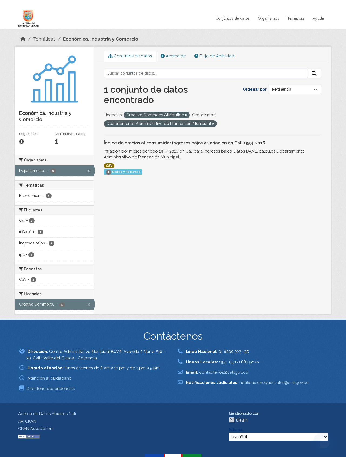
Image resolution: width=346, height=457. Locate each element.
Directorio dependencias (51, 388)
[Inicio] (23, 39)
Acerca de (175, 56)
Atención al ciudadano (50, 378)
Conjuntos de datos (232, 18)
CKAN (238, 420)
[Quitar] (186, 115)
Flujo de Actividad (216, 56)
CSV (109, 166)
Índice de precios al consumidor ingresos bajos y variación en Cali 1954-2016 (184, 142)
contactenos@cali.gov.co (223, 372)
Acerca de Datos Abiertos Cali (47, 413)
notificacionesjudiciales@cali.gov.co (274, 382)
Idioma (235, 430)
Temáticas (296, 18)
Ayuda (318, 18)
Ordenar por (255, 89)
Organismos (268, 18)
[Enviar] (314, 73)
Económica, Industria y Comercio (100, 39)
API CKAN (27, 421)
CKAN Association (35, 428)
